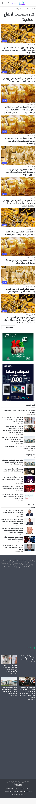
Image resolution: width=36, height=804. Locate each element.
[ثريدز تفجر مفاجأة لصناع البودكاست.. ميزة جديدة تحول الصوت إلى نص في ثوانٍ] (29, 479)
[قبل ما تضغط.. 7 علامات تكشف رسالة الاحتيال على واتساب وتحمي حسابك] (29, 488)
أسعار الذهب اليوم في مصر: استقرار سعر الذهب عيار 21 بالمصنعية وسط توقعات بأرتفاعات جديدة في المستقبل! (19, 109)
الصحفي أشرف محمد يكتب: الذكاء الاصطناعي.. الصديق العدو (13, 538)
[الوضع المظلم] (9, 4)
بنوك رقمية (15, 791)
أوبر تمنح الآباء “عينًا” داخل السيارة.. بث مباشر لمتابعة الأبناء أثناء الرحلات (13, 470)
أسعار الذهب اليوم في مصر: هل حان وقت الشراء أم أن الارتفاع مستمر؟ (20, 290)
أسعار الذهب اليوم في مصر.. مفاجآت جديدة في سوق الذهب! (20, 262)
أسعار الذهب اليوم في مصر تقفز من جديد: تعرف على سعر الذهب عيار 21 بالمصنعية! (20, 141)
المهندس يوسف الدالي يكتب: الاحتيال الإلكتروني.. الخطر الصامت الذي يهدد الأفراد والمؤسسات (12, 521)
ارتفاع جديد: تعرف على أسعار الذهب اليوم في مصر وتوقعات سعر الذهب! (20, 233)
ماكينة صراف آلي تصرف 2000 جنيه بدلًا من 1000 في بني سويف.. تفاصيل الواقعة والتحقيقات (12, 419)
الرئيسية (31, 9)
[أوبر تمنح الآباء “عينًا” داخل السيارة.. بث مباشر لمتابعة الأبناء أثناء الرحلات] (29, 471)
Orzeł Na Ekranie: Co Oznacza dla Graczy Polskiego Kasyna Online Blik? (20, 447)
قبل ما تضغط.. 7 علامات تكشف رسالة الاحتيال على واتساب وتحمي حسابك (12, 487)
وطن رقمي (17, 788)
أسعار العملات (9, 788)
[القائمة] (2, 4)
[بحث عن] (5, 4)
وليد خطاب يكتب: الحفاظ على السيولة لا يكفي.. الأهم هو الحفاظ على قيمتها (12, 547)
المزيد (13, 794)
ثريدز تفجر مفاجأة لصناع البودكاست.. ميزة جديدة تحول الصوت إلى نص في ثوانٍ (12, 479)
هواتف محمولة (28, 791)
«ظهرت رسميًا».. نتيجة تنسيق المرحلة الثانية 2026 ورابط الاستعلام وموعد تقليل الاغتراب (12, 496)
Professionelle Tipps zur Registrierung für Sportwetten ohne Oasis (19, 411)
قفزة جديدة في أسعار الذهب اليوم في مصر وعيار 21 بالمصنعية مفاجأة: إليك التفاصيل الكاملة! (18, 203)
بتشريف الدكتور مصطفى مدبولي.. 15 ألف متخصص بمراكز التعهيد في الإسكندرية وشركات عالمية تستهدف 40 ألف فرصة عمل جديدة (12, 429)
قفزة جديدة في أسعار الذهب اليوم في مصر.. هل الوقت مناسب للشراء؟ (18, 80)
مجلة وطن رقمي (20, 794)
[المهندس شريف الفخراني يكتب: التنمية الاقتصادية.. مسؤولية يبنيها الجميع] (29, 512)
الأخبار (22, 788)
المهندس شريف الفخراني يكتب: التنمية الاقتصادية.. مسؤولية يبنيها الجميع (13, 512)
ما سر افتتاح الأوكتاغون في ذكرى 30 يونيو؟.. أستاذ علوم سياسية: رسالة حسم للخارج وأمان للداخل (12, 530)
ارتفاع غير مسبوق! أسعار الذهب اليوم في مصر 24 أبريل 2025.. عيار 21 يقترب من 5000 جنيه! (18, 50)
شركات (21, 791)
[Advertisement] (18, 590)
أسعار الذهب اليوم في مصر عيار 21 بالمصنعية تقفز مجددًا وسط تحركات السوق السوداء (20, 172)
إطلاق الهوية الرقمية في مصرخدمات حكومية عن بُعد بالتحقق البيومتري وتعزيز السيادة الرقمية (12, 439)
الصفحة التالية (9, 327)
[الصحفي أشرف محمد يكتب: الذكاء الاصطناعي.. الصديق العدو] (29, 539)
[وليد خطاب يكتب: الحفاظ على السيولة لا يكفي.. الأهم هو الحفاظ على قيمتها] (29, 547)
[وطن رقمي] (18, 3)
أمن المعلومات (7, 791)
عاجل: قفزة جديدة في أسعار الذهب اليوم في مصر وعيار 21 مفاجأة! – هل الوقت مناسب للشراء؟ (19, 320)
